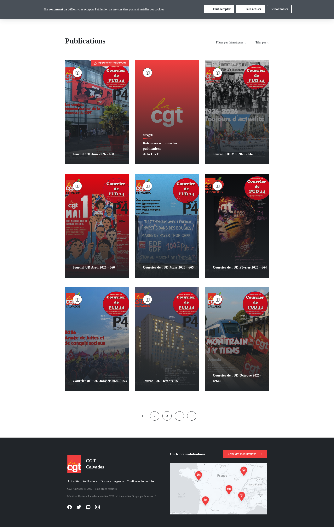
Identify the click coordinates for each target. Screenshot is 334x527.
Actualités (73, 481)
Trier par (261, 42)
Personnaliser (279, 9)
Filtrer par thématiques (229, 42)
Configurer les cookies (140, 481)
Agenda (119, 481)
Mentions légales (76, 496)
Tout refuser (253, 9)
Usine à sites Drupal (128, 496)
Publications (90, 481)
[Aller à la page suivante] (191, 416)
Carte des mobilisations (242, 454)
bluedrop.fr (150, 496)
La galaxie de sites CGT (101, 496)
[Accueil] (73, 464)
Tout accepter (222, 9)
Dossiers (106, 481)
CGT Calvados (95, 463)
